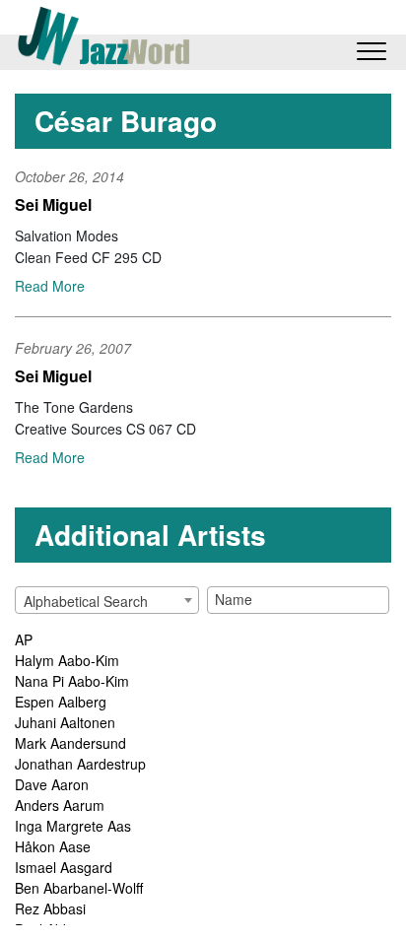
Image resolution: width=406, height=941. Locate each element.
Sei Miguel (53, 204)
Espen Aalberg (60, 701)
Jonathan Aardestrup (80, 763)
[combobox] (107, 600)
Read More (50, 286)
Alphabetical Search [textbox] (86, 601)
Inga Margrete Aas (73, 826)
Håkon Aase (53, 846)
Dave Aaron (52, 784)
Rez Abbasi (50, 908)
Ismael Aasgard (63, 867)
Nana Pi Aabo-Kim (72, 681)
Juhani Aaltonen (65, 722)
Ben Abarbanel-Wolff (79, 888)
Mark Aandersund (70, 743)
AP (24, 639)
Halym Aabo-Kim (67, 660)
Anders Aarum (59, 805)
